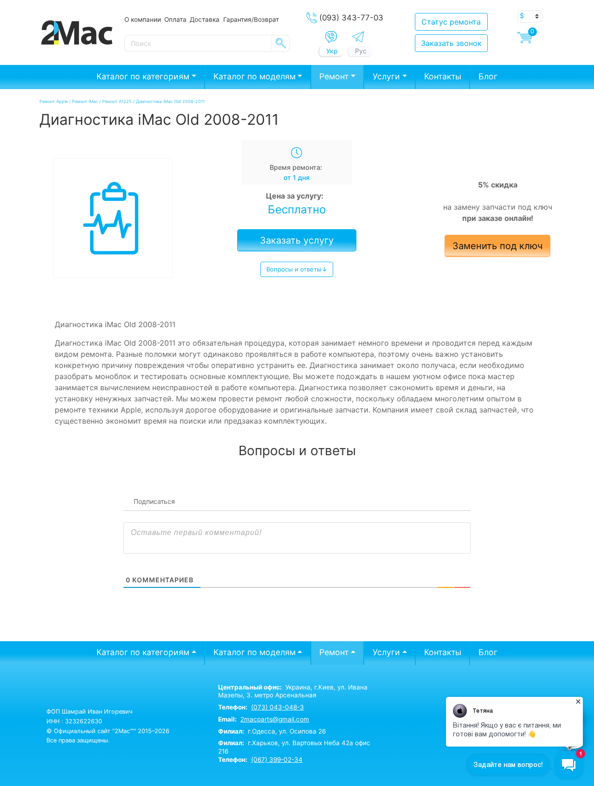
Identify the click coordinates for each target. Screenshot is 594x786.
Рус (361, 51)
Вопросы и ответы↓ (296, 269)
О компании (142, 19)
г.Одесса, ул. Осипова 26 (272, 731)
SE (281, 43)
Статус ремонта (451, 21)
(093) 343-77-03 (351, 17)
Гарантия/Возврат (251, 19)
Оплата (175, 19)
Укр (332, 51)
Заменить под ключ (497, 245)
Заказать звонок (451, 43)
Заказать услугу (297, 240)
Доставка (205, 19)
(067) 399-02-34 (277, 759)
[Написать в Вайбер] (331, 37)
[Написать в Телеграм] (358, 37)
